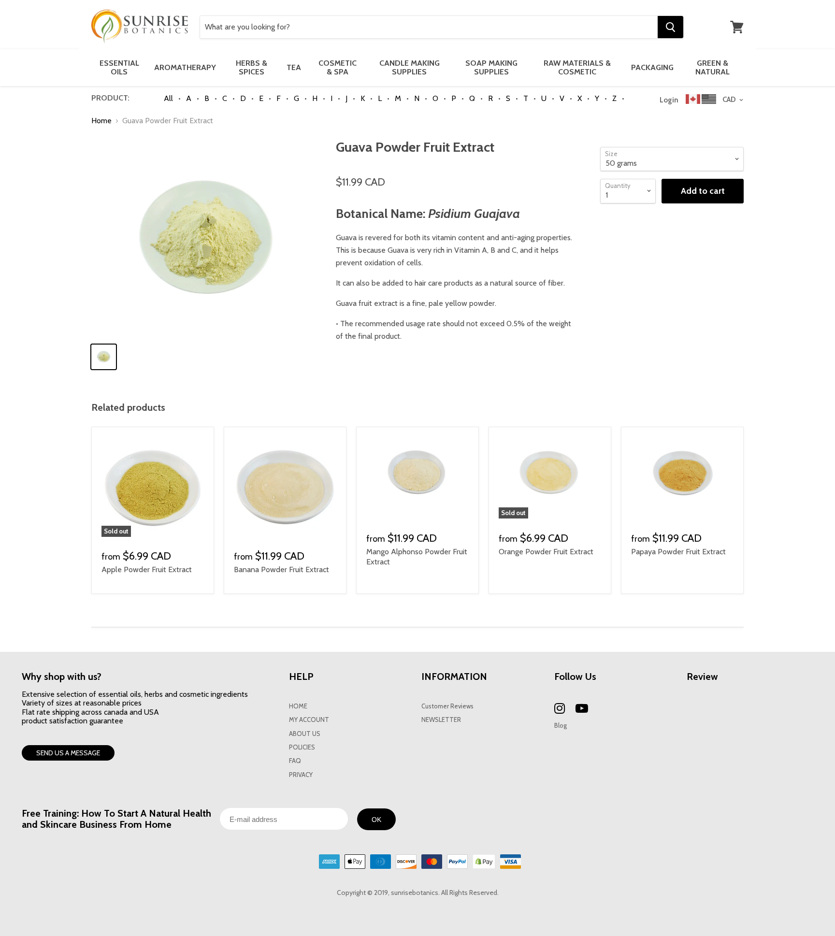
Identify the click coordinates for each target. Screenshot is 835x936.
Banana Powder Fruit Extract (281, 569)
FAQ (295, 760)
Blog (560, 725)
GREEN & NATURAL (712, 67)
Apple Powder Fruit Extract (146, 569)
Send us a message (68, 753)
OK (376, 819)
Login (669, 100)
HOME (298, 706)
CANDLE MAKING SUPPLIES (409, 67)
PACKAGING (652, 67)
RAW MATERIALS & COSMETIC (577, 67)
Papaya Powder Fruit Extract (678, 551)
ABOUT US (304, 733)
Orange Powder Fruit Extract (546, 551)
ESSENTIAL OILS (119, 67)
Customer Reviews (447, 706)
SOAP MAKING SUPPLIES (491, 67)
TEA (294, 67)
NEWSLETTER (441, 719)
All (168, 98)
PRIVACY (301, 774)
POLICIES (302, 747)
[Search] (670, 27)
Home (101, 120)
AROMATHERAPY (185, 67)
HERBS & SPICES (251, 67)
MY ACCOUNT (309, 719)
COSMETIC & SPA (337, 67)
